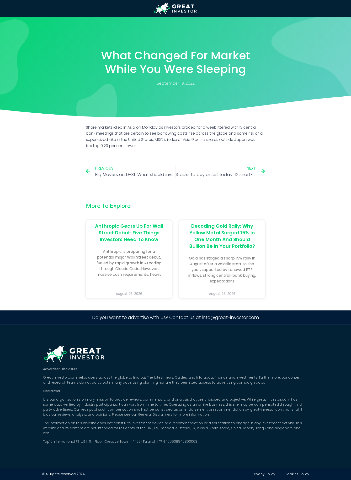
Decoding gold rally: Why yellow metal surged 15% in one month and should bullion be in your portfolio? (222, 236)
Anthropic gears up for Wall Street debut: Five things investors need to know (129, 233)
